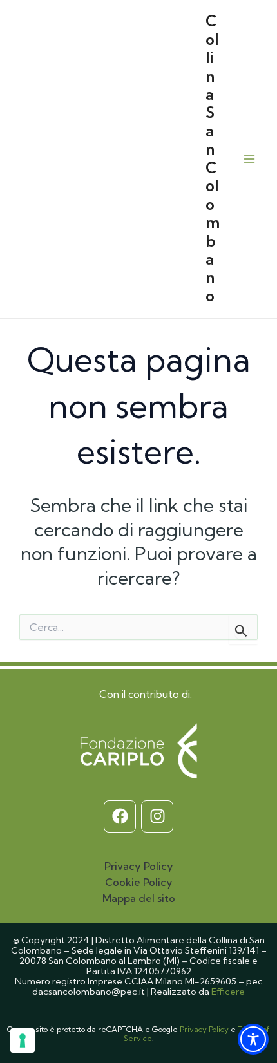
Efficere (228, 991)
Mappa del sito (138, 898)
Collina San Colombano (212, 158)
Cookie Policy (139, 882)
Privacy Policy (138, 866)
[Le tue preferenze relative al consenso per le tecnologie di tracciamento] (22, 1040)
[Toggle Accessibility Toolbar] (253, 1039)
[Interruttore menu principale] (249, 159)
